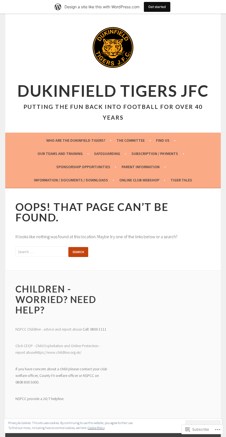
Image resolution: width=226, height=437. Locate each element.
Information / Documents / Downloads (71, 180)
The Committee (131, 140)
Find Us (163, 140)
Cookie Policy (96, 428)
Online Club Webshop (139, 180)
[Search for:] (42, 251)
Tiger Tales (181, 180)
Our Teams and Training (60, 153)
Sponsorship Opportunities (83, 166)
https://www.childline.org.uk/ (58, 352)
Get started (157, 7)
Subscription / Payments (154, 153)
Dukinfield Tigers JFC (113, 90)
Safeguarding (107, 153)
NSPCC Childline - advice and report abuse (48, 329)
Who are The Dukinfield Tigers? (75, 140)
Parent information (141, 166)
